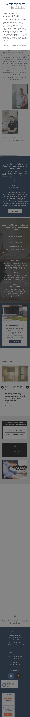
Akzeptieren (23, 45)
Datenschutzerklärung (19, 37)
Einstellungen (15, 45)
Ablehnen (6, 45)
